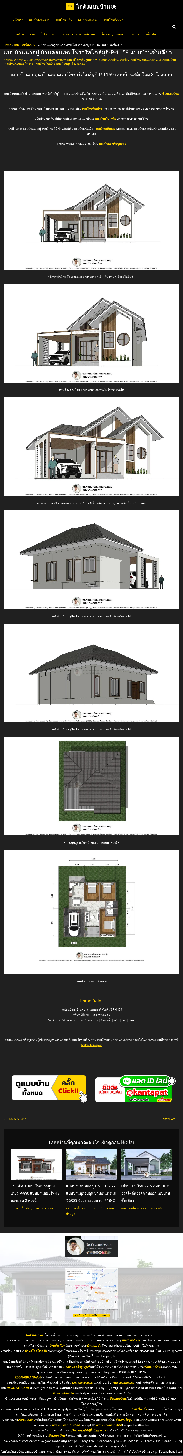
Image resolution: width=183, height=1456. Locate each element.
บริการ (136, 34)
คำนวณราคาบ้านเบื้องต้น (79, 34)
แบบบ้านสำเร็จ (131, 1340)
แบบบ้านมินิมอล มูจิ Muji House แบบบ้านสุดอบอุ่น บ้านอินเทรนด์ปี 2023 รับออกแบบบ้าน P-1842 (91, 1193)
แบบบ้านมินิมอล (105, 128)
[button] (174, 27)
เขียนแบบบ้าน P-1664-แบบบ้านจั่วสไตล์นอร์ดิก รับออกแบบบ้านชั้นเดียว (146, 1193)
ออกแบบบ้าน (149, 60)
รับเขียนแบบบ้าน (130, 60)
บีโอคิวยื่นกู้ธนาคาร (85, 60)
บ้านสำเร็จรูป (124, 1420)
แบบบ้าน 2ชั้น (63, 20)
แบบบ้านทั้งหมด (113, 20)
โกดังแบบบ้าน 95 (96, 6)
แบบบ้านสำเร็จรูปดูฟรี (75, 1367)
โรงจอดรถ (78, 64)
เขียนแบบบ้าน (167, 60)
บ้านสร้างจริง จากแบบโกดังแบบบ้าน (35, 34)
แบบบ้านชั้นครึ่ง (88, 20)
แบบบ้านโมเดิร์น (105, 119)
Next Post (171, 1119)
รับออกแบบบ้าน (108, 60)
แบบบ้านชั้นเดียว (39, 20)
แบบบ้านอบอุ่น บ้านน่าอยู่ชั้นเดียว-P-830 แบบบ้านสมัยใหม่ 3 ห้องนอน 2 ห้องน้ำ (35, 1193)
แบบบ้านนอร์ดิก (153, 1208)
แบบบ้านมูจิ (63, 64)
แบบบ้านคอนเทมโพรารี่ (18, 64)
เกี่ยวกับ (151, 34)
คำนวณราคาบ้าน (15, 60)
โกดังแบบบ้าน (34, 1335)
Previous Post (15, 1119)
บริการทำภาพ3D (37, 60)
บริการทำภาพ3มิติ (60, 60)
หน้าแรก (18, 20)
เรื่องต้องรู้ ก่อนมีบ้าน (113, 34)
